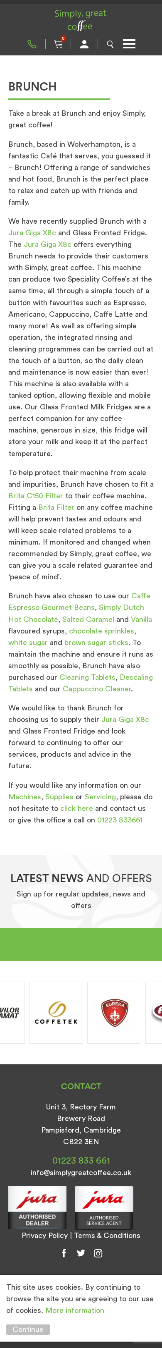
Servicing (100, 797)
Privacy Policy (45, 1235)
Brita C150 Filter (35, 496)
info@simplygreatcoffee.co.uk (81, 1172)
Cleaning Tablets (87, 677)
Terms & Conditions (107, 1235)
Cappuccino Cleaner (97, 689)
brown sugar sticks (96, 642)
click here (76, 808)
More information (74, 1310)
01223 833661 (119, 820)
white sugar (28, 642)
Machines (24, 797)
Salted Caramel (88, 619)
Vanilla (141, 619)
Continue (28, 1329)
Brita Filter (56, 507)
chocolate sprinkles (101, 631)
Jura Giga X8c (32, 233)
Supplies (59, 797)
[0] (58, 44)
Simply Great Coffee (81, 20)
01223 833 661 (32, 44)
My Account (84, 44)
